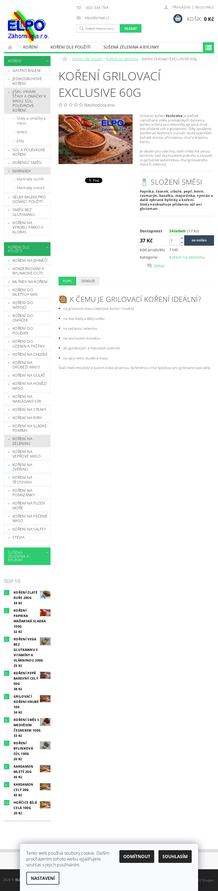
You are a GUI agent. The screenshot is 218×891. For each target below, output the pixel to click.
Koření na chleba (29, 354)
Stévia (18, 537)
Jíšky (20, 140)
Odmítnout (136, 856)
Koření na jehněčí (30, 260)
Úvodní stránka (10, 47)
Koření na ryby (27, 417)
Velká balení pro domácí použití (29, 199)
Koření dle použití (71, 47)
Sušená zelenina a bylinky (131, 47)
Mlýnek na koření (30, 281)
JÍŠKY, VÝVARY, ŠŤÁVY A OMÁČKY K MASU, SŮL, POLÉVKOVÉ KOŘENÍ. (29, 101)
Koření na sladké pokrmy (29, 428)
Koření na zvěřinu (22, 467)
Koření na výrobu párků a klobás (27, 227)
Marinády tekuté (31, 187)
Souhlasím (175, 856)
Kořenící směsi (27, 162)
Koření (30, 47)
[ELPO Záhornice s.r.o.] (39, 26)
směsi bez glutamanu (23, 212)
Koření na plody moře (28, 505)
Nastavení (43, 878)
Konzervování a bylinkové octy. (28, 271)
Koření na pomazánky (23, 493)
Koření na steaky (29, 409)
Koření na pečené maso (29, 518)
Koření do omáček (22, 318)
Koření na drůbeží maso (26, 365)
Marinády (21, 170)
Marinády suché (30, 178)
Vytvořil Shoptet (202, 880)
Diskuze (88, 281)
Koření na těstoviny (22, 480)
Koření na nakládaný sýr (26, 399)
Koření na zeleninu (22, 441)
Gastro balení (26, 70)
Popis (67, 281)
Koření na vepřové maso (26, 454)
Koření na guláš (28, 375)
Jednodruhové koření (27, 81)
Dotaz (159, 265)
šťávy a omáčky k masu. (31, 120)
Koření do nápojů (22, 305)
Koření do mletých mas (25, 292)
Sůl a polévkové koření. (28, 152)
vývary (22, 131)
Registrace (204, 7)
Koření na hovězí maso (29, 386)
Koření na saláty (29, 529)
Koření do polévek (22, 331)
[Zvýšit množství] (181, 237)
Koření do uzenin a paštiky (28, 344)
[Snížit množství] (181, 242)
